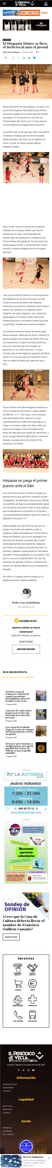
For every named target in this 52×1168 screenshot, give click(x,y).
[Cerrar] (49, 1158)
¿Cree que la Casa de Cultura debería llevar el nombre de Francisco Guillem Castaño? (24, 923)
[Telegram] (34, 58)
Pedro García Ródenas (11, 52)
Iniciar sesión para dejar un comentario (18, 677)
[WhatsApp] (24, 58)
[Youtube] (33, 1070)
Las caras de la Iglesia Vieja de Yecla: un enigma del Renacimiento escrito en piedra (20, 731)
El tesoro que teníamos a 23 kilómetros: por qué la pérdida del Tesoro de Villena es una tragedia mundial (19, 748)
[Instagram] (28, 1070)
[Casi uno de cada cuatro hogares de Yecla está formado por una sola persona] (41, 714)
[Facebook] (13, 58)
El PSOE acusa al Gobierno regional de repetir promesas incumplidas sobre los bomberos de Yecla (18, 696)
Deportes (6, 40)
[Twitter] (19, 58)
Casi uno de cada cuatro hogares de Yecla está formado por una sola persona (19, 714)
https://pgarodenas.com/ (26, 607)
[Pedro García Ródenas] (26, 593)
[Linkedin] (29, 58)
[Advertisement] (26, 207)
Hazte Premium (26, 641)
